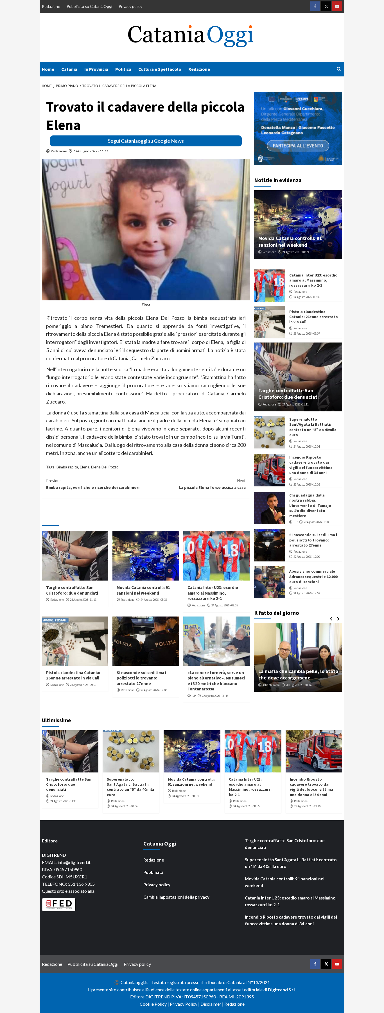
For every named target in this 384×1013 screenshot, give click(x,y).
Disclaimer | (212, 1004)
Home (48, 69)
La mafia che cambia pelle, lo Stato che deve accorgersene (298, 674)
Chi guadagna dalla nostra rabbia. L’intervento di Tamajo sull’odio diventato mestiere (310, 505)
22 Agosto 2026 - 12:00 (154, 690)
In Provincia (96, 69)
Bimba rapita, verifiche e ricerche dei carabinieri (92, 484)
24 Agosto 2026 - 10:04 (306, 446)
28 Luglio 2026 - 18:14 (298, 685)
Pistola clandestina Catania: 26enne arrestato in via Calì (73, 675)
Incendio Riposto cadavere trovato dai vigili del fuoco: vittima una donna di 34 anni (311, 465)
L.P (194, 696)
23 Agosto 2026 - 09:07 (83, 685)
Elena (84, 466)
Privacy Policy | (185, 1004)
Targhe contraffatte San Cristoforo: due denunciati (72, 590)
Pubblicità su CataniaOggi (89, 6)
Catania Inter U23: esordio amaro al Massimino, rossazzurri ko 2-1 (213, 593)
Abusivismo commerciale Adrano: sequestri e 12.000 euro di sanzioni (313, 576)
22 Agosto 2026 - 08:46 (215, 696)
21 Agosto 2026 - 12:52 (306, 593)
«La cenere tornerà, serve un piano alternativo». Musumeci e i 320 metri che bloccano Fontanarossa (216, 681)
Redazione (51, 6)
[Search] (338, 69)
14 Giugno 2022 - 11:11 (91, 151)
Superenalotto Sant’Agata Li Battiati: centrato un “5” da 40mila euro (312, 427)
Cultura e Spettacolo (159, 69)
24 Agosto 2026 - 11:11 (83, 600)
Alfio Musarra (271, 685)
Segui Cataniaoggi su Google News (146, 141)
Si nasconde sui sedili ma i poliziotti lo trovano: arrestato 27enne (141, 678)
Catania (69, 69)
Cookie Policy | (155, 1004)
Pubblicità (153, 872)
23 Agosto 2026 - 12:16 (306, 484)
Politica (123, 69)
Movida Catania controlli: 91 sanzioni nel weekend (143, 590)
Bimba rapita (67, 466)
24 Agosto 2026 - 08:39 (154, 600)
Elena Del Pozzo (105, 466)
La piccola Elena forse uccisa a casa (212, 484)
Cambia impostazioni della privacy (176, 896)
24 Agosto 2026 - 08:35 (224, 605)
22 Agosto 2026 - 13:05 (317, 522)
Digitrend (278, 989)
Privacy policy (130, 6)
